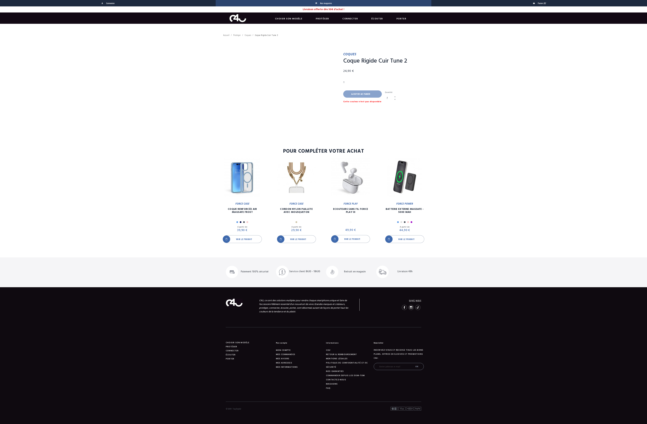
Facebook (404, 307)
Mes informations (287, 367)
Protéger (322, 18)
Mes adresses (284, 362)
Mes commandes (285, 354)
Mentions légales (337, 358)
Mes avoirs (282, 358)
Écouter (377, 18)
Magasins (332, 384)
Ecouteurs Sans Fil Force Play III (350, 211)
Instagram (411, 307)
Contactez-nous (336, 379)
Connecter (350, 18)
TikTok (417, 307)
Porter (401, 18)
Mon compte (283, 350)
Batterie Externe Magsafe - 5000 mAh (405, 211)
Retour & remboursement (341, 354)
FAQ (328, 388)
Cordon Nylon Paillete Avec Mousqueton (296, 211)
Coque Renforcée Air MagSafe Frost (242, 211)
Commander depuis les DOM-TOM (345, 375)
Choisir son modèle (288, 18)
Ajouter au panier (360, 94)
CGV (328, 350)
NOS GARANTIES (335, 371)
